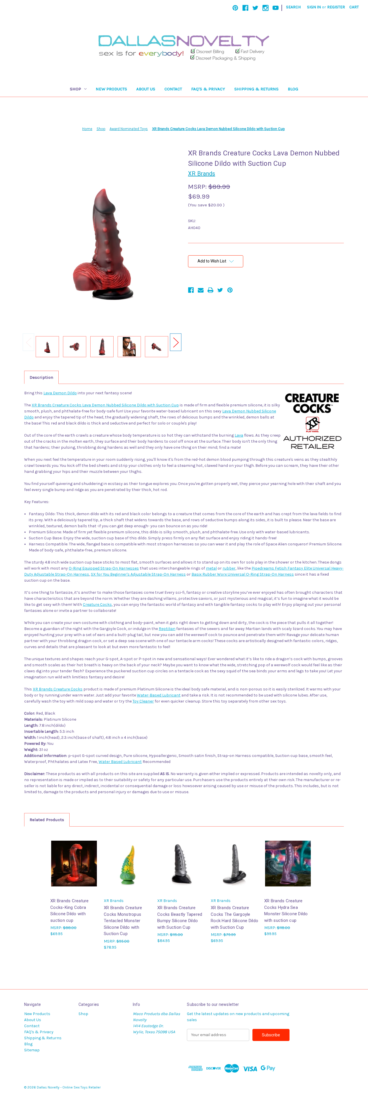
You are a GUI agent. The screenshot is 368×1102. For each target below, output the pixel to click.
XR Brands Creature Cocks (58, 689)
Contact (173, 89)
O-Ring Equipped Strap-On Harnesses (104, 568)
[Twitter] (255, 8)
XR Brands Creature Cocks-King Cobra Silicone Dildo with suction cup (69, 910)
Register (336, 7)
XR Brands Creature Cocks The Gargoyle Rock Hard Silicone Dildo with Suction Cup (234, 917)
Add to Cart (74, 868)
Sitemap (32, 1050)
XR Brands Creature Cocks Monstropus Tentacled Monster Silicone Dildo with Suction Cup (123, 920)
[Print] (210, 290)
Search (293, 7)
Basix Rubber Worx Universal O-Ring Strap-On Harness (242, 574)
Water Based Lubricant (120, 761)
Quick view (74, 858)
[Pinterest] (235, 8)
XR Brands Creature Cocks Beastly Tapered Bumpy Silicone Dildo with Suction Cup (179, 917)
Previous (28, 342)
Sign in (314, 7)
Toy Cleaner (143, 701)
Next (175, 342)
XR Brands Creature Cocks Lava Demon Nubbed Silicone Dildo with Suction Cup (105, 405)
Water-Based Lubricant (159, 695)
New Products (111, 89)
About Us (145, 89)
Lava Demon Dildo (60, 393)
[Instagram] (265, 8)
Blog (293, 89)
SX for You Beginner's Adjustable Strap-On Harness (138, 574)
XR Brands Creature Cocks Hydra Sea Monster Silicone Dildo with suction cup (286, 910)
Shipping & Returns (256, 89)
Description (41, 377)
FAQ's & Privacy (208, 89)
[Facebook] (245, 8)
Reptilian (167, 628)
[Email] (201, 290)
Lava (239, 435)
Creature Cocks (97, 604)
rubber (229, 568)
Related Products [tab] (47, 819)
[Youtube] (276, 8)
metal (211, 568)
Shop (75, 89)
